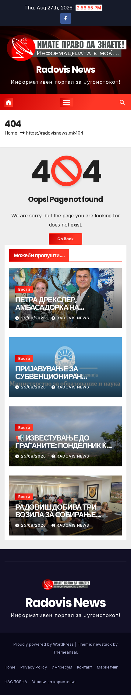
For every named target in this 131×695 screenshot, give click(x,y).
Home (11, 133)
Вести (24, 289)
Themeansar (65, 652)
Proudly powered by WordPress (44, 644)
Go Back (65, 239)
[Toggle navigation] (66, 102)
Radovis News (65, 69)
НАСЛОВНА (16, 681)
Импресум (62, 667)
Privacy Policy (33, 667)
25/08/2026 (34, 318)
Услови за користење (54, 681)
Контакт (84, 667)
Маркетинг (107, 667)
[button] (122, 102)
